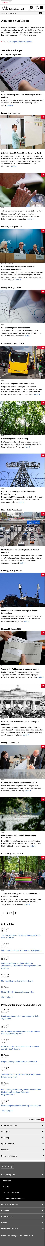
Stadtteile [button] (5, 1150)
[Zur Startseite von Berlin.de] (7, 1168)
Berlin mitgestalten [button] (9, 1126)
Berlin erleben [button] (7, 1217)
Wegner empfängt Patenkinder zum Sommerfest (19, 1062)
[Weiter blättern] (16, 913)
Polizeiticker (8, 924)
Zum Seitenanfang (34, 1119)
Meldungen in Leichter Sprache (20, 42)
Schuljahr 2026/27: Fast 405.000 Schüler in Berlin (21, 153)
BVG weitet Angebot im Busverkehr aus (17, 384)
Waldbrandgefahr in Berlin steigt (14, 439)
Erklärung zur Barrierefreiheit (13, 1198)
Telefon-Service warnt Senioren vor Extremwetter (21, 211)
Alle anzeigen (6, 997)
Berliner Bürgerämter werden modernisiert (19, 783)
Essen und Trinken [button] (9, 1156)
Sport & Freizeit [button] (7, 1144)
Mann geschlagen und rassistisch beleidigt (17, 981)
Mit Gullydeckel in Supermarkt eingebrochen (17, 992)
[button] (41, 13)
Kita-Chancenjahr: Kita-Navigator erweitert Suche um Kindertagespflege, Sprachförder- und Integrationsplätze (21, 1092)
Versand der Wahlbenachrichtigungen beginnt (20, 669)
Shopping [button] (5, 1138)
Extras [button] (4, 1223)
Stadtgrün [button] (5, 1132)
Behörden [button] (5, 1210)
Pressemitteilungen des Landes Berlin (21, 1005)
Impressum (7, 1181)
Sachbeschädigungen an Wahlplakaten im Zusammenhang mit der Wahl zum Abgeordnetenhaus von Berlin (21, 965)
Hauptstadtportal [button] (8, 1175)
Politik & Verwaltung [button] (9, 1204)
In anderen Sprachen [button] (9, 1229)
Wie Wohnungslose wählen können (15, 328)
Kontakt (6, 1186)
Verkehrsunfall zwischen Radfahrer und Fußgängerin (20, 950)
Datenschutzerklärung (11, 1192)
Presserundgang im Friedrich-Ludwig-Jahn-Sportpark (21, 1106)
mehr (9, 105)
